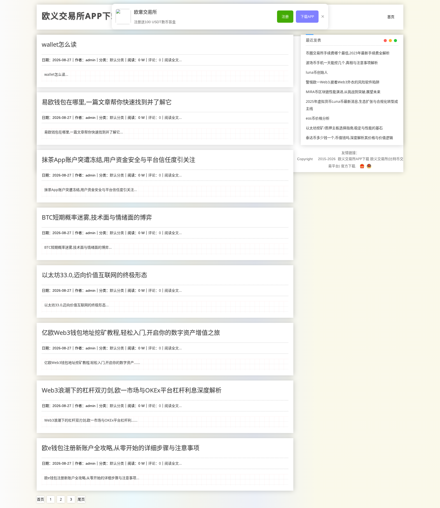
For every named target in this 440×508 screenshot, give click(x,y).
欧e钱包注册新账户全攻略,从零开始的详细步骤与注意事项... (91, 477)
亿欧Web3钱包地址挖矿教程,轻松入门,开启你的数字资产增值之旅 (131, 332)
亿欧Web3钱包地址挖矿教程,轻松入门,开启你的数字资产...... (92, 362)
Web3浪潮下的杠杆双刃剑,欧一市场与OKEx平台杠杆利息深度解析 (132, 390)
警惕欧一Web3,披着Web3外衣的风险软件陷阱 (342, 82)
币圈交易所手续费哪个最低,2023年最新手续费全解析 (348, 52)
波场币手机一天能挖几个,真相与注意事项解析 (342, 62)
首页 (390, 16)
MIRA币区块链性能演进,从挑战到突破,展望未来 (343, 91)
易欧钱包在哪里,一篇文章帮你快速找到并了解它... (83, 132)
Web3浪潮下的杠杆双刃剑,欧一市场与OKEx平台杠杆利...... (91, 420)
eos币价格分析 (317, 118)
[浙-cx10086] (362, 165)
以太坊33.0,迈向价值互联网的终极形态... (76, 304)
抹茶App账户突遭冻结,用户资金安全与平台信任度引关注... (90, 189)
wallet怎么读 (59, 44)
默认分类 (117, 59)
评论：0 (154, 59)
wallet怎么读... (56, 74)
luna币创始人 (317, 72)
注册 (285, 16)
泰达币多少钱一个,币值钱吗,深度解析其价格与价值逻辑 (349, 137)
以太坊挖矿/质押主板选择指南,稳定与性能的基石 (344, 127)
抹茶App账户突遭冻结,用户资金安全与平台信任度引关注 (118, 159)
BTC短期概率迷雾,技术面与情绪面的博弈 (97, 217)
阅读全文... (173, 59)
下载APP (307, 16)
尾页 (81, 499)
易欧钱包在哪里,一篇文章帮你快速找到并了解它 (107, 102)
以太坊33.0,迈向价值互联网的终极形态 (94, 275)
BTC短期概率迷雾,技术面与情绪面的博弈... (78, 247)
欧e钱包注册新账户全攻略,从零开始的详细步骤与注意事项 (120, 447)
